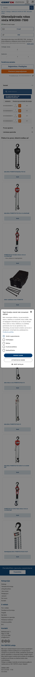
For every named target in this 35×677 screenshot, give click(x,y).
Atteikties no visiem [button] (18, 360)
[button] (17, 364)
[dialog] (17, 338)
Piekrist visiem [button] (18, 355)
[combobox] (31, 312)
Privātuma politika (8, 332)
